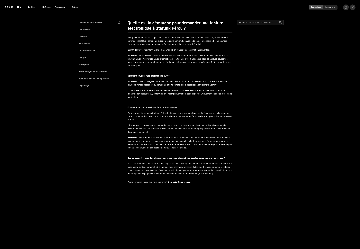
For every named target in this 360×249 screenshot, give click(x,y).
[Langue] (346, 7)
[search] (280, 22)
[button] (99, 29)
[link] (13, 7)
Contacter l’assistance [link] (179, 182)
